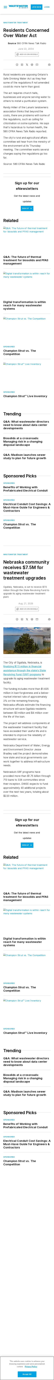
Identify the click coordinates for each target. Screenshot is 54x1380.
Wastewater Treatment (15, 23)
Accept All (27, 1374)
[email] (37, 64)
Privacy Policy (31, 1367)
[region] (27, 1368)
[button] (5, 7)
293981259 (17, 630)
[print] (49, 64)
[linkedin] (22, 64)
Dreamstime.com (39, 630)
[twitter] (27, 64)
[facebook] (17, 64)
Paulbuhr (27, 630)
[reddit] (32, 64)
